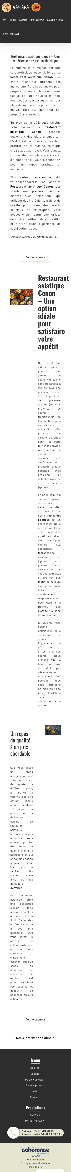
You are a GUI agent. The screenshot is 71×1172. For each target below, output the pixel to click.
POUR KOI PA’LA (34, 1079)
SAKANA (35, 1115)
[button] (35, 1038)
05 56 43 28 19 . (47, 236)
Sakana (35, 1073)
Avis (35, 1091)
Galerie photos (35, 1085)
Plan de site (35, 1166)
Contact (35, 1097)
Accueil (35, 1067)
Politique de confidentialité (35, 1163)
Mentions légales (36, 1159)
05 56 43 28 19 (43, 1131)
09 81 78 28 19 (50, 1134)
